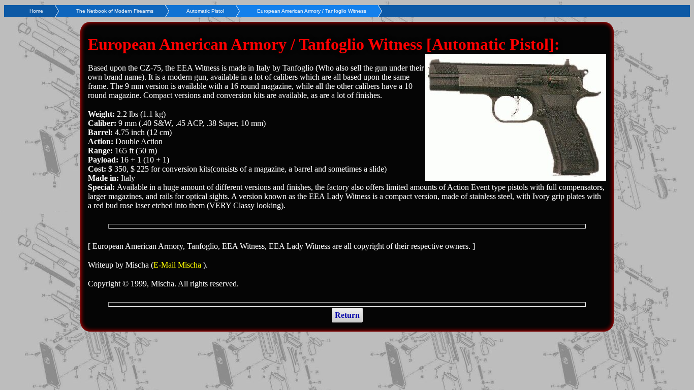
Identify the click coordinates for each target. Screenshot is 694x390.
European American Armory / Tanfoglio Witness (311, 11)
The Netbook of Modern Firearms (114, 11)
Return (347, 315)
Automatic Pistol (205, 11)
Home (36, 11)
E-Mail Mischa (178, 265)
